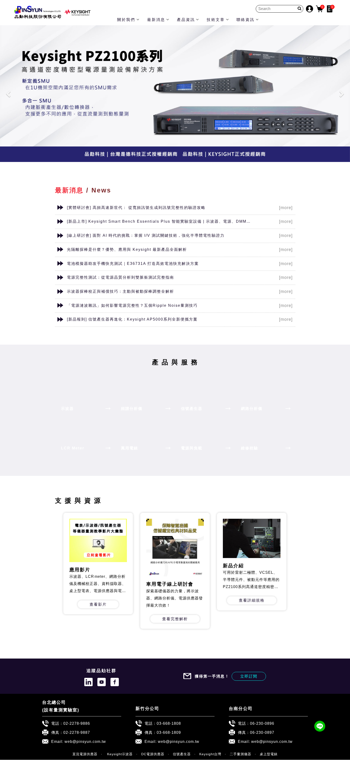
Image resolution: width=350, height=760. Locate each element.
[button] (9, 93)
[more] (286, 207)
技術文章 (216, 20)
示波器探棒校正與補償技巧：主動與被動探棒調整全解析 (120, 291)
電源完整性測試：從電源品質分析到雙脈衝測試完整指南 (120, 277)
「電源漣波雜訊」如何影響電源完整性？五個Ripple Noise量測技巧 (132, 305)
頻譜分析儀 (131, 408)
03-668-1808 (169, 723)
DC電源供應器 (152, 754)
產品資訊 (186, 20)
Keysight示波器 (119, 754)
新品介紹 (233, 565)
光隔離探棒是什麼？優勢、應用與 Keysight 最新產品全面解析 (127, 249)
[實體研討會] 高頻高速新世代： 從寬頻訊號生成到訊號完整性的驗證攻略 (136, 207)
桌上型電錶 (269, 754)
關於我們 (126, 20)
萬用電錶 (129, 448)
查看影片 (98, 604)
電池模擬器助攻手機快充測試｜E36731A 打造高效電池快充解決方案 (133, 263)
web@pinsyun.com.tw (85, 741)
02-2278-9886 (76, 723)
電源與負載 (191, 448)
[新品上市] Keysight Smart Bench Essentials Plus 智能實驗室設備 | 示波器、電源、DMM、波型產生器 (160, 221)
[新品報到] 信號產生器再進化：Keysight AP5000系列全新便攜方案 (132, 319)
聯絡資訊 (245, 20)
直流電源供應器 (84, 754)
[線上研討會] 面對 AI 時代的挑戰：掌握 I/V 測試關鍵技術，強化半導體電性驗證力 (146, 235)
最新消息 (156, 20)
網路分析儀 (251, 408)
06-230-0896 (262, 723)
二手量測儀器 (240, 754)
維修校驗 (249, 448)
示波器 (67, 408)
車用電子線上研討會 (169, 584)
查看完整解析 (175, 619)
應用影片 (79, 569)
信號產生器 (191, 408)
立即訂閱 (248, 676)
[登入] (309, 8)
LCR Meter (72, 448)
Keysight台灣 (210, 754)
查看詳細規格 (252, 600)
